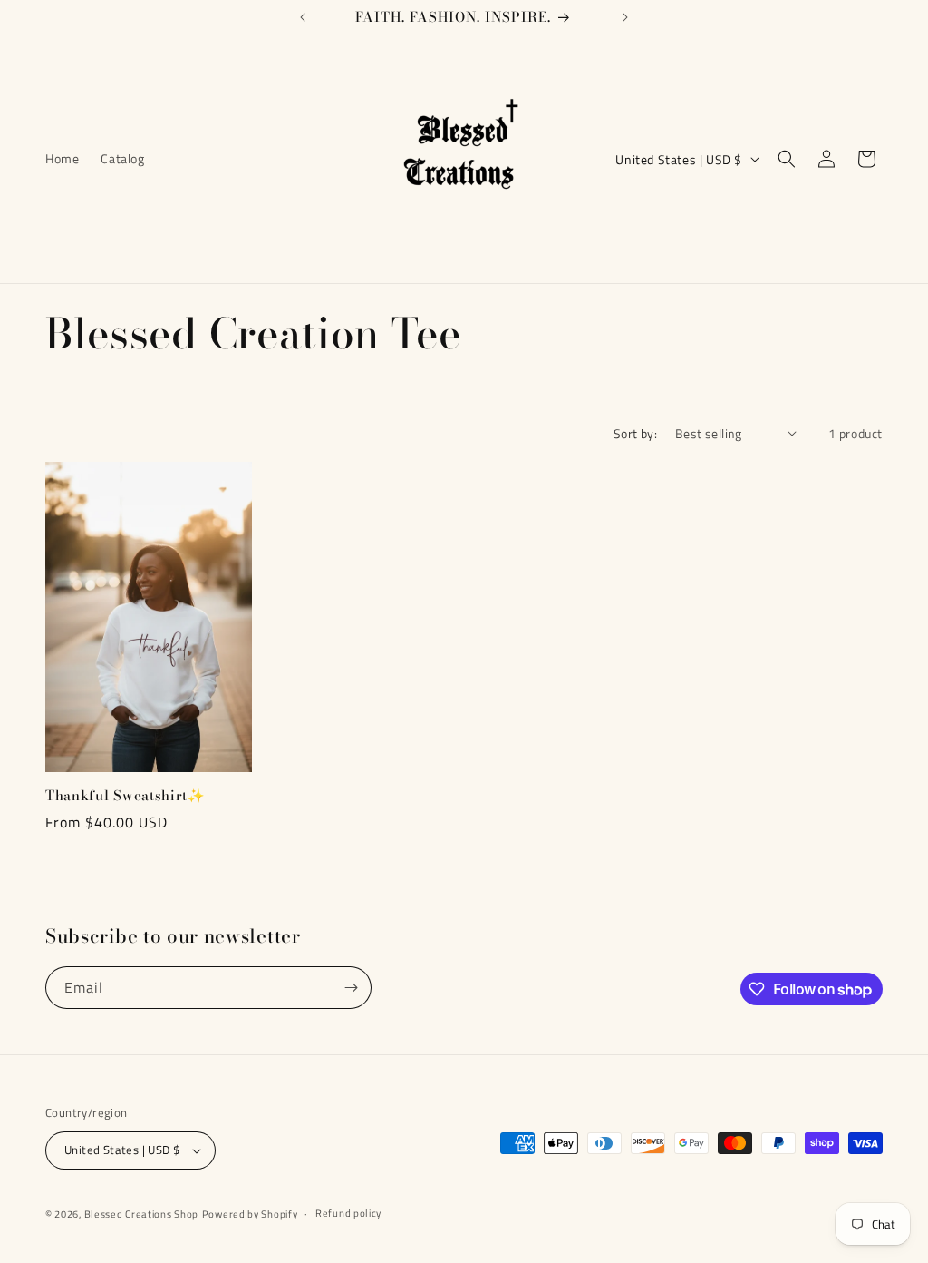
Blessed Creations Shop (141, 1214)
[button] (787, 159)
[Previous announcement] (303, 17)
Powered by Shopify (250, 1214)
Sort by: (635, 433)
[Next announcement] (625, 17)
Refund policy (348, 1213)
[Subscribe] (351, 987)
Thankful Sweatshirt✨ (125, 796)
